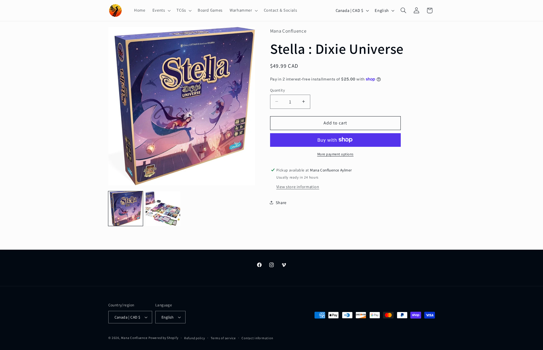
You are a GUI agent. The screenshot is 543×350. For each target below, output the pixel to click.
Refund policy (194, 338)
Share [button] (281, 202)
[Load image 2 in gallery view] (163, 208)
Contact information (257, 338)
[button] (161, 10)
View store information (297, 186)
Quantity (277, 89)
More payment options (335, 153)
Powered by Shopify (163, 338)
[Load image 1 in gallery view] (125, 208)
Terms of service (223, 338)
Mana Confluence (134, 338)
